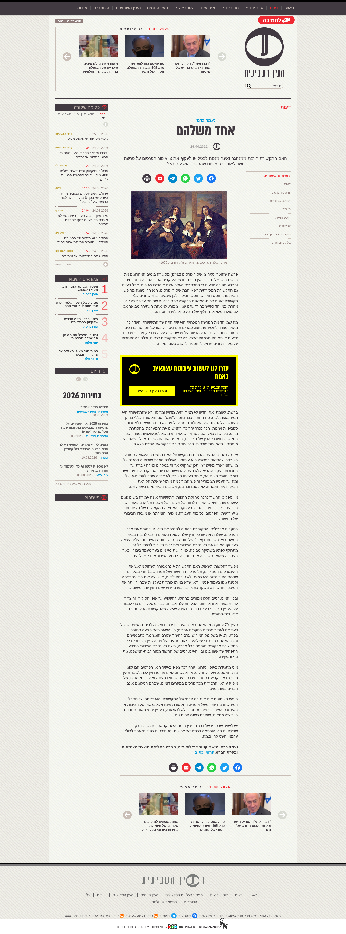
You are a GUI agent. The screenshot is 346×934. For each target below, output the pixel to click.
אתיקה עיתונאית (280, 201)
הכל (103, 114)
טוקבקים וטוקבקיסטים (276, 234)
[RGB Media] (175, 926)
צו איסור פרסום (281, 192)
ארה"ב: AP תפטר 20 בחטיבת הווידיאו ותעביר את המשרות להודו (82, 240)
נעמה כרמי (206, 120)
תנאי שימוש (235, 916)
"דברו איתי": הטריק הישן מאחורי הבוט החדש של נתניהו (192, 67)
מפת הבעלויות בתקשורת (184, 895)
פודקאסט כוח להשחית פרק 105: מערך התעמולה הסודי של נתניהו (145, 67)
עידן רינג (102, 475)
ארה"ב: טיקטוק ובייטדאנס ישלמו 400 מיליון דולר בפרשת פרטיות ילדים (84, 175)
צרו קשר (207, 916)
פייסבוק (92, 497)
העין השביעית (68, 114)
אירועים (208, 8)
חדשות (89, 114)
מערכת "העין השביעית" (91, 412)
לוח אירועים (219, 895)
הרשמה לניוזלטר (69, 21)
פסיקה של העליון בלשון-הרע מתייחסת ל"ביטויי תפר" (77, 304)
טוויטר (166, 916)
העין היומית (157, 8)
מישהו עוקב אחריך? (93, 407)
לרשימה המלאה (63, 264)
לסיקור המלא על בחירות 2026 (73, 483)
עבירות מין (284, 226)
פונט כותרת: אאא (76, 916)
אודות (82, 8)
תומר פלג (91, 359)
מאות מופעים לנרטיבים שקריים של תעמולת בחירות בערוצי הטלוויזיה (100, 67)
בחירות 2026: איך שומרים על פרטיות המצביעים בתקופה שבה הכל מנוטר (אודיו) (84, 427)
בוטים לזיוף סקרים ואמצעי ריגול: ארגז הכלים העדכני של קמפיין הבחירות (84, 449)
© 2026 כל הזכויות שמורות (264, 916)
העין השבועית (128, 8)
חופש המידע (283, 217)
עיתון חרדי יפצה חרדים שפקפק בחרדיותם (81, 320)
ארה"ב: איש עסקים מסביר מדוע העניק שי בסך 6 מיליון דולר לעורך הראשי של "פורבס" (83, 197)
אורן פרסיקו (90, 294)
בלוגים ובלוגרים (281, 242)
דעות (274, 8)
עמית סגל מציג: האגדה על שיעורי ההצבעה (78, 352)
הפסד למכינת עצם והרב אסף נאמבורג (80, 288)
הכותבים (101, 8)
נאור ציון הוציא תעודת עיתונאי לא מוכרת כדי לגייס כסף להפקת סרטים (83, 220)
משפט (286, 209)
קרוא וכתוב (204, 752)
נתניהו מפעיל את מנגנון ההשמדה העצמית (80, 336)
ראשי (289, 8)
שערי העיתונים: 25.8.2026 (88, 139)
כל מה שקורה (87, 107)
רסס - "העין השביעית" (105, 916)
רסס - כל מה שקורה (140, 916)
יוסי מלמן (91, 343)
